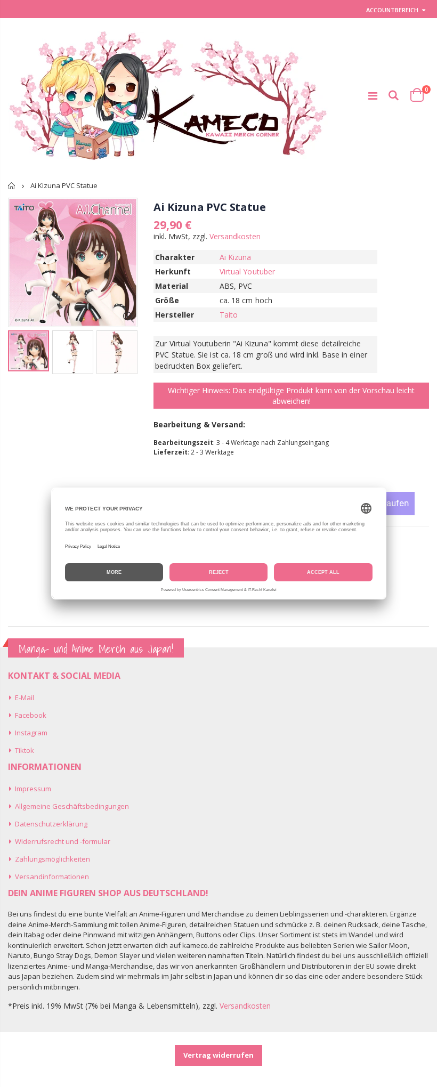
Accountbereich (392, 10)
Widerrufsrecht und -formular (62, 841)
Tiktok (24, 750)
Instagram (31, 732)
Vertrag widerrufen (218, 1055)
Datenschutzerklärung (51, 824)
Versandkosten (235, 236)
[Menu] (372, 95)
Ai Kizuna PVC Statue (209, 207)
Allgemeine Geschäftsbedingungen (72, 806)
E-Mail (24, 697)
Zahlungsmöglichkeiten (52, 859)
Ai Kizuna (236, 257)
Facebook (30, 715)
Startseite (12, 185)
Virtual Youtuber (247, 271)
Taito (229, 315)
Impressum (33, 788)
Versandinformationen (52, 876)
